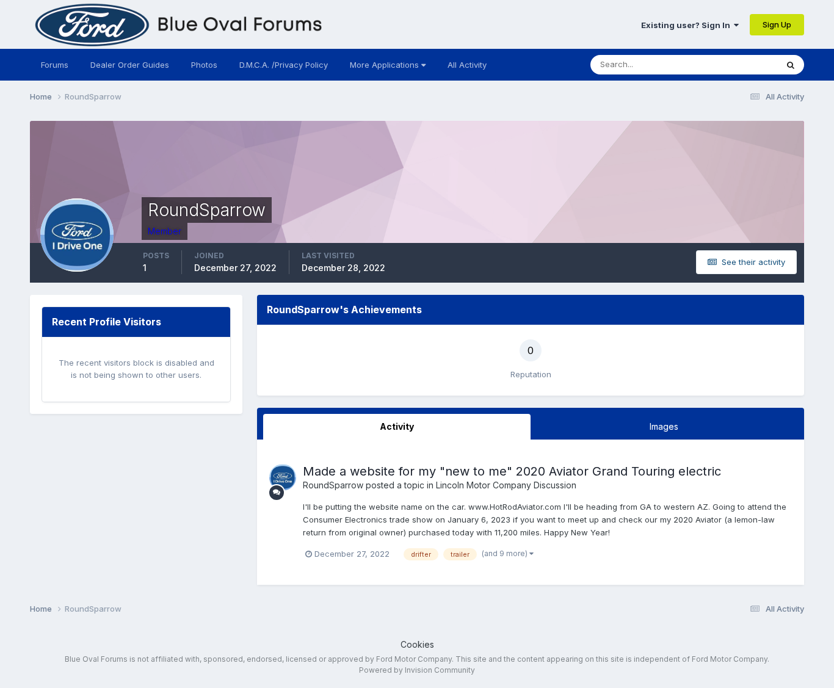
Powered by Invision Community (417, 670)
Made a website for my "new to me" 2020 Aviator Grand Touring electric (512, 471)
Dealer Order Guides (129, 65)
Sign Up (777, 24)
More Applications (385, 65)
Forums (54, 65)
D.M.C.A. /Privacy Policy (283, 65)
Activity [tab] (397, 426)
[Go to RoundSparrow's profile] (282, 477)
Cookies (417, 644)
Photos (204, 65)
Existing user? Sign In (687, 25)
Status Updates (733, 64)
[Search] (790, 64)
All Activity (467, 65)
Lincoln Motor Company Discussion (506, 485)
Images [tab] (664, 426)
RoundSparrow (333, 485)
